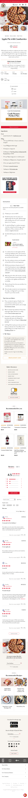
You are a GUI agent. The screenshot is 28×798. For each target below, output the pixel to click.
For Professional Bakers (7, 772)
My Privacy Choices (14, 787)
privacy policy (15, 666)
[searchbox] (8, 499)
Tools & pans (11, 380)
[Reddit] (14, 746)
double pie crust (17, 136)
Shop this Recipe (14, 127)
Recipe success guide (13, 369)
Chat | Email (14, 753)
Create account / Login (14, 358)
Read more (23, 598)
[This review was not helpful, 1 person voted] (24, 535)
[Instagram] (14, 744)
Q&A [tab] (18, 467)
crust (17, 505)
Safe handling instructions (14, 384)
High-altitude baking (13, 374)
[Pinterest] (18, 744)
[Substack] (16, 746)
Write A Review (14, 493)
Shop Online (5, 765)
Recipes (7, 36)
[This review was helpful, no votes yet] (21, 535)
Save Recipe (15, 86)
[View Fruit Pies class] (14, 65)
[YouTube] (12, 746)
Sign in (19, 4)
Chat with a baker (14, 397)
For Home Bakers (6, 768)
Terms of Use (8, 785)
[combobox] (21, 511)
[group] (5, 28)
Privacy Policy (22, 783)
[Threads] (16, 744)
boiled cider (15, 169)
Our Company (5, 776)
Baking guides (11, 372)
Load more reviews (14, 633)
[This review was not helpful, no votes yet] (24, 557)
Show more (4, 508)
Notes (14, 93)
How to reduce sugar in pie (14, 313)
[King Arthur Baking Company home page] (3, 6)
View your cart (22, 4)
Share (14, 91)
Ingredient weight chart (14, 378)
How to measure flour (13, 382)
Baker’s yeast (11, 376)
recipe (4, 505)
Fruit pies (19, 36)
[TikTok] (11, 744)
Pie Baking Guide (9, 330)
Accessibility (15, 783)
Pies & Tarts (13, 36)
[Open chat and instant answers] (25, 795)
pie (14, 505)
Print (14, 89)
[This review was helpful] (21, 579)
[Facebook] (9, 744)
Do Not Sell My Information (17, 785)
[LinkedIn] (9, 746)
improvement (9, 505)
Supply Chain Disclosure (6, 783)
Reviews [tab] (11, 466)
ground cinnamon (14, 166)
